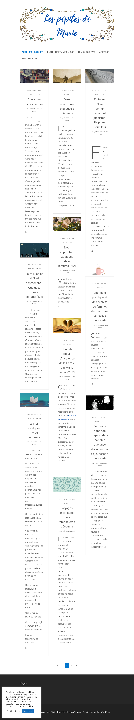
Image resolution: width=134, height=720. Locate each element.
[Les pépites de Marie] (67, 24)
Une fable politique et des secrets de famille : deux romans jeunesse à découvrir (99, 306)
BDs (71, 242)
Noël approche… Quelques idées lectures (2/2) (67, 257)
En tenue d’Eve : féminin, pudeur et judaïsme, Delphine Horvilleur (99, 113)
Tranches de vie (86, 52)
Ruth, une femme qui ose (60, 52)
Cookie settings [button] (13, 711)
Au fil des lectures (32, 52)
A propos (104, 52)
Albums (63, 238)
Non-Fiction (99, 94)
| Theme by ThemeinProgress (68, 712)
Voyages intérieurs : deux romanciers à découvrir (67, 517)
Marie (34, 111)
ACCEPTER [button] (28, 711)
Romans (67, 94)
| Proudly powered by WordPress (96, 712)
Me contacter (29, 58)
